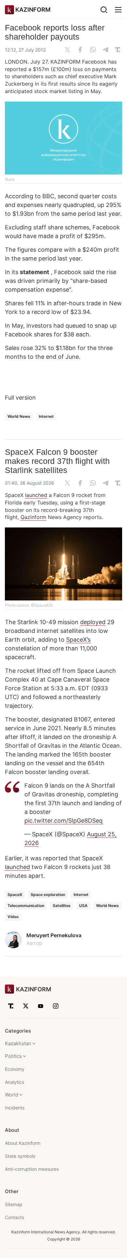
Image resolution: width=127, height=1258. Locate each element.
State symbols (20, 1156)
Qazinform (33, 517)
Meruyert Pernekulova (53, 935)
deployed (93, 622)
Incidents (14, 1107)
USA (83, 905)
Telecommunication (25, 905)
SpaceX (14, 894)
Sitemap (13, 1204)
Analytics (14, 1082)
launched (36, 495)
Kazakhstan (18, 1043)
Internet (46, 416)
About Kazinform (22, 1143)
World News (18, 416)
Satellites (62, 905)
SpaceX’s (78, 639)
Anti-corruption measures (32, 1169)
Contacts (14, 1217)
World (11, 1095)
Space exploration (48, 894)
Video (13, 916)
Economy (14, 1069)
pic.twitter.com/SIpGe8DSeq (63, 820)
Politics (13, 1056)
